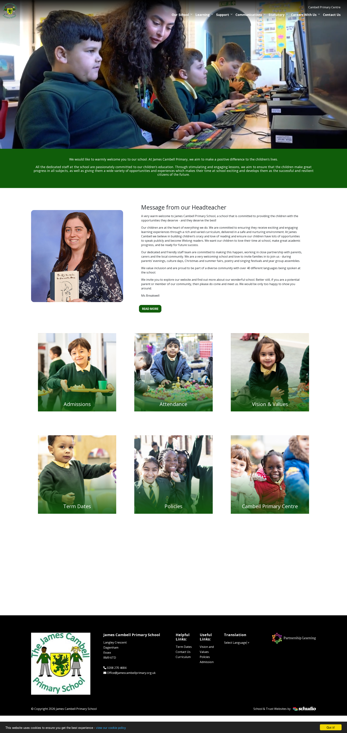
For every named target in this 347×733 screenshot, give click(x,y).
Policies (205, 657)
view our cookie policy (111, 727)
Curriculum (183, 657)
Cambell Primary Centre (324, 7)
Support (222, 14)
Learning (202, 14)
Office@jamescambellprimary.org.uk (131, 673)
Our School (180, 14)
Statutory (276, 14)
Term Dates (184, 647)
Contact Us (331, 14)
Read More (150, 309)
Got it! (331, 727)
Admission (207, 662)
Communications (248, 14)
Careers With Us (303, 14)
